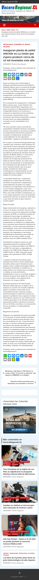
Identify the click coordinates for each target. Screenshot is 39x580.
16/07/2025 (7, 546)
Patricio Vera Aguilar (19, 64)
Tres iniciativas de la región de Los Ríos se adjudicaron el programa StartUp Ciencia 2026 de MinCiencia (19, 471)
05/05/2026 (7, 477)
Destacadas (8, 44)
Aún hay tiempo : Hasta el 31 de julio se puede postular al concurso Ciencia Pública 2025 (19, 541)
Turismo (6, 500)
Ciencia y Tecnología (11, 462)
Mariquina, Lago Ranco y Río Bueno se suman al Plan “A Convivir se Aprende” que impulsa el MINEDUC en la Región (20, 373)
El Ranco (26, 44)
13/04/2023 (7, 64)
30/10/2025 (7, 510)
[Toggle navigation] (4, 25)
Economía (18, 44)
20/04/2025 (7, 563)
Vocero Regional (18, 477)
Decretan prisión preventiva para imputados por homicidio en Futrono (21, 382)
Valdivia (6, 47)
